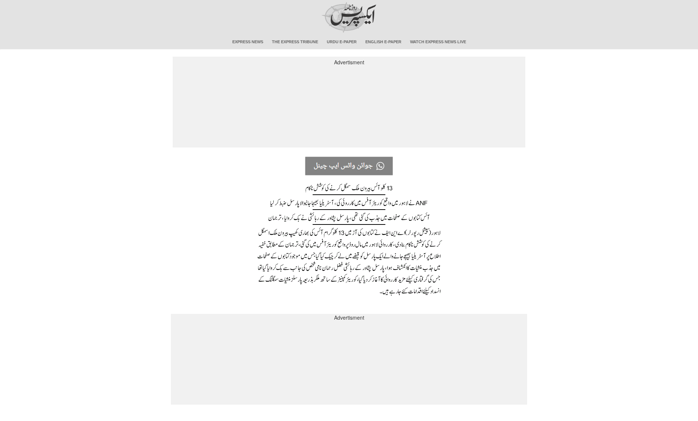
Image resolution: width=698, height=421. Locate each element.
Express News (247, 42)
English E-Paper (383, 42)
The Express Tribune (295, 42)
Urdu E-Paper (342, 42)
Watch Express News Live (438, 42)
